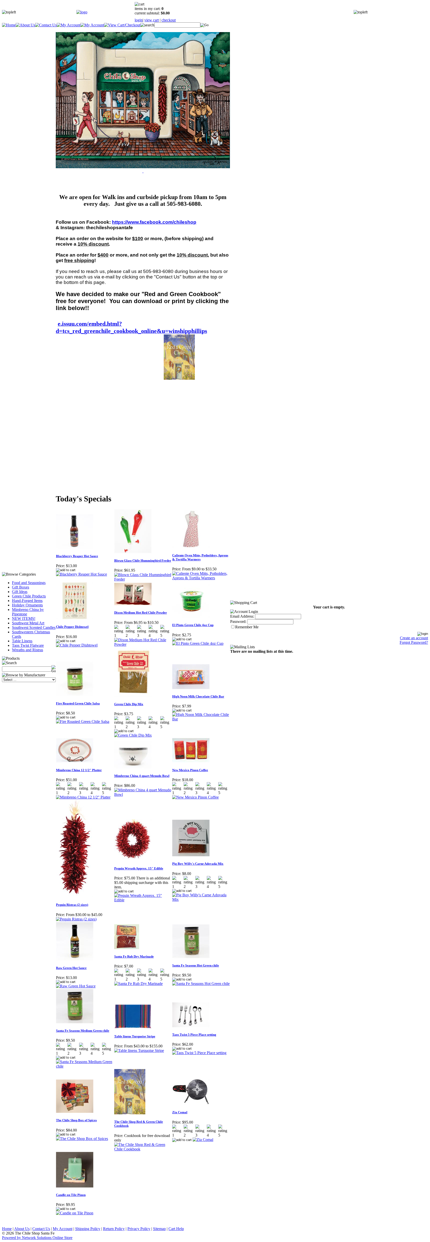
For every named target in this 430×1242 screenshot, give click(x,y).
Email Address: (242, 616)
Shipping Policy (87, 1229)
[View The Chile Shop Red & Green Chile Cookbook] (143, 1149)
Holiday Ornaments (27, 605)
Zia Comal (179, 1112)
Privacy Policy (138, 1229)
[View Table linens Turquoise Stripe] (139, 1050)
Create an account (414, 638)
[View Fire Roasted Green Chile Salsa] (82, 721)
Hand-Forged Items (27, 600)
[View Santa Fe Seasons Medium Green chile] (85, 1066)
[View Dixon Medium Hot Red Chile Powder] (143, 644)
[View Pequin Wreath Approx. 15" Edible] (143, 900)
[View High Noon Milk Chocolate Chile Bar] (201, 719)
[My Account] (68, 25)
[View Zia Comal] (203, 1139)
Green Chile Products (29, 596)
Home (7, 1229)
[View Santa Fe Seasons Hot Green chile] (201, 983)
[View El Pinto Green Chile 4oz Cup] (197, 643)
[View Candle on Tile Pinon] (74, 1213)
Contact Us (41, 1229)
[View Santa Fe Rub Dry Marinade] (138, 983)
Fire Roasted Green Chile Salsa (78, 703)
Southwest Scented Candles (33, 627)
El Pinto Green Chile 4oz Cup (193, 625)
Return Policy (114, 1229)
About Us (22, 1229)
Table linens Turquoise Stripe (134, 1036)
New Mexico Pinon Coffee (190, 770)
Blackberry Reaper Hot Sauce (77, 556)
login (139, 20)
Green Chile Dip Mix (128, 704)
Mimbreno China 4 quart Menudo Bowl (141, 776)
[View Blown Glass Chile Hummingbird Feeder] (143, 579)
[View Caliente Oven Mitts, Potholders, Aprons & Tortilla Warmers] (201, 578)
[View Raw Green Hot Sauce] (76, 986)
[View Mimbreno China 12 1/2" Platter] (83, 797)
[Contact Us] (46, 25)
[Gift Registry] (92, 25)
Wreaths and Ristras (27, 650)
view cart (151, 20)
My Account (62, 1229)
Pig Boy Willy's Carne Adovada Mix (197, 863)
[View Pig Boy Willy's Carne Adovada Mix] (201, 899)
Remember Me (247, 627)
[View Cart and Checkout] (122, 25)
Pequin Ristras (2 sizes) (72, 905)
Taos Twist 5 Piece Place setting (194, 1034)
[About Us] (25, 25)
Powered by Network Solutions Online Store (37, 1238)
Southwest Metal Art (28, 623)
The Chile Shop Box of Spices (76, 1120)
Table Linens (22, 641)
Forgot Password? (414, 642)
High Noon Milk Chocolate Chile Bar (198, 696)
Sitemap (159, 1229)
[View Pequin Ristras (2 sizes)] (76, 919)
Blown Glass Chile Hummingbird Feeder (142, 560)
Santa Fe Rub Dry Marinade (134, 956)
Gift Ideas (19, 592)
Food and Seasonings (29, 583)
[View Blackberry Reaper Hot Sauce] (81, 574)
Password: (238, 621)
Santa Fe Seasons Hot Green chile (195, 965)
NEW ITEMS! (23, 618)
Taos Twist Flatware (28, 645)
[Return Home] (81, 12)
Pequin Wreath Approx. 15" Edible (138, 868)
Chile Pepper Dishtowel (72, 627)
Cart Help (176, 1229)
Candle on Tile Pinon (71, 1195)
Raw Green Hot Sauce (71, 968)
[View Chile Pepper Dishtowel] (77, 645)
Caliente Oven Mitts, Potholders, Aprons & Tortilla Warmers (200, 557)
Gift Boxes (20, 587)
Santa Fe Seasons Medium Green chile (82, 1030)
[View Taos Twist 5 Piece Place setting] (199, 1053)
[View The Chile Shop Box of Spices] (82, 1138)
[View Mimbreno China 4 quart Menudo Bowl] (143, 794)
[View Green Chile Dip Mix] (133, 735)
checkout (168, 20)
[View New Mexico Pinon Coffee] (195, 797)
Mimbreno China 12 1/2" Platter (79, 770)
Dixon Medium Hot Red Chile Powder (140, 612)
